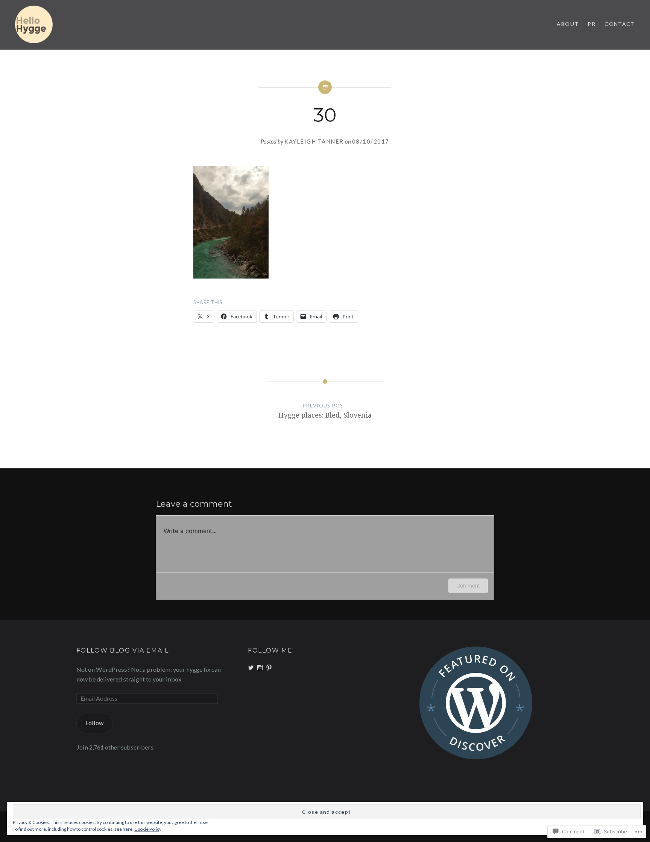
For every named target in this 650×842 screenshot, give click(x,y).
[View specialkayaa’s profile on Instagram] (260, 668)
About (568, 24)
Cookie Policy (147, 829)
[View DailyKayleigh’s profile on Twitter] (251, 668)
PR (591, 24)
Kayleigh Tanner (314, 141)
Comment (468, 585)
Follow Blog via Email (122, 650)
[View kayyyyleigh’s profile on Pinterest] (269, 668)
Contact (619, 24)
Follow (94, 722)
